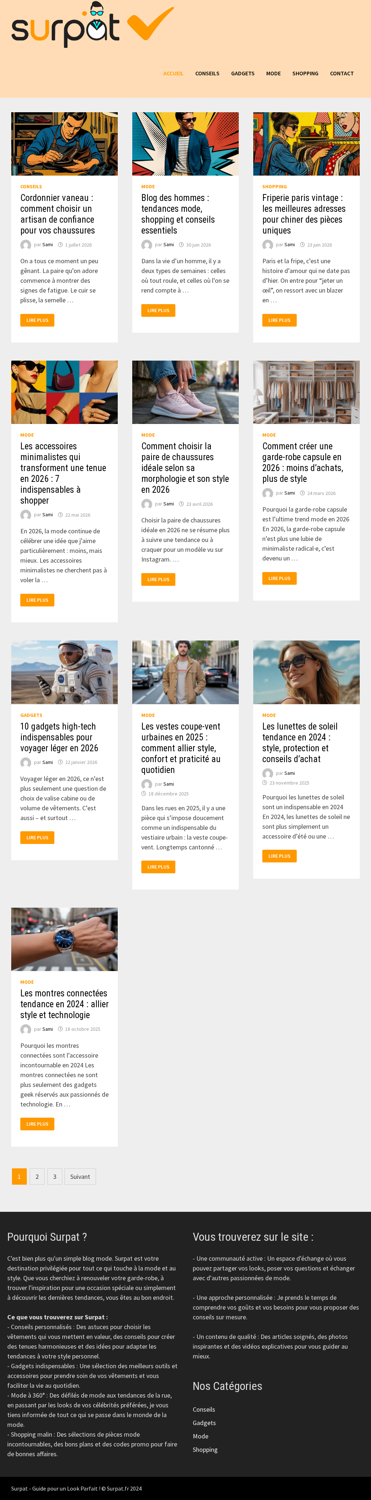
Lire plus (40, 320)
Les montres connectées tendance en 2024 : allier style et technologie (64, 1004)
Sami (47, 244)
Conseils (207, 73)
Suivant (80, 1176)
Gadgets (243, 73)
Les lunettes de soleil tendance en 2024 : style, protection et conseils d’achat (300, 742)
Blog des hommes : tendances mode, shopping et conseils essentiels (178, 214)
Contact (342, 73)
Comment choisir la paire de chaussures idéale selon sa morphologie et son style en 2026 (185, 468)
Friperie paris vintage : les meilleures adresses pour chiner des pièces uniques (304, 214)
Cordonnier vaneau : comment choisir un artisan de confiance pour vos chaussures (57, 214)
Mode (273, 73)
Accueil (173, 73)
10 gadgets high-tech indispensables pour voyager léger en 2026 (59, 737)
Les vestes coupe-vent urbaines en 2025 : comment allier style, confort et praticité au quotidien (181, 748)
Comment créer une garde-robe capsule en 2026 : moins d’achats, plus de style (302, 462)
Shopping (305, 73)
